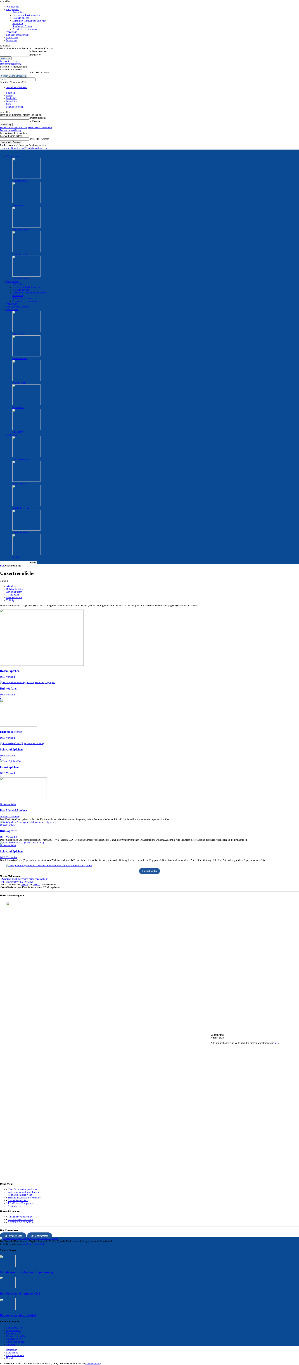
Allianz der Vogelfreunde (20, 1216)
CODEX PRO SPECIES (20, 1222)
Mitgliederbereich (15, 106)
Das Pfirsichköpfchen (13, 810)
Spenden (10, 92)
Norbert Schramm (9, 816)
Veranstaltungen (20, 180)
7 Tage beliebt (13, 594)
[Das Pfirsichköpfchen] (23, 801)
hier (276, 1043)
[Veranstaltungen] (26, 178)
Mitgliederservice (20, 508)
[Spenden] (26, 554)
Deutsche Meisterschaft (17, 34)
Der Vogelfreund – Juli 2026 (18, 1315)
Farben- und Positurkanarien (26, 15)
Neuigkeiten (14, 1327)
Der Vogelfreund (20, 278)
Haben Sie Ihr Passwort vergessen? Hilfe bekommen (26, 127)
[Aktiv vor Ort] (26, 480)
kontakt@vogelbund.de (33, 1244)
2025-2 (36, 884)
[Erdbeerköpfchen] (18, 725)
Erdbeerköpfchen (11, 731)
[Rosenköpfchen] (42, 664)
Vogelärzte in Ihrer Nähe (20, 1194)
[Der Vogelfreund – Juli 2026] (8, 1309)
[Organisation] (26, 202)
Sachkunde (17, 23)
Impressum (11, 1349)
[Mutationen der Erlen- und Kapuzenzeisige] (8, 1266)
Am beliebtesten (14, 592)
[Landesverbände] (26, 251)
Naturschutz (12, 37)
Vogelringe (11, 32)
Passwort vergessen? (10, 61)
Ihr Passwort (35, 54)
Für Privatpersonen (13, 1235)
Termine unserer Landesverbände (24, 1197)
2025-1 (24, 884)
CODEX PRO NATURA (20, 1219)
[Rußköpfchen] (28, 682)
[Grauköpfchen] (11, 761)
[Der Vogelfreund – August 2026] (8, 1287)
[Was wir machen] (26, 226)
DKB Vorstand (7, 676)
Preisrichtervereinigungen (25, 29)
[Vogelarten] (26, 429)
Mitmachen (11, 40)
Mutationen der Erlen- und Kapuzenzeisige (27, 1272)
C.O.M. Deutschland (18, 1200)
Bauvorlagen (18, 334)
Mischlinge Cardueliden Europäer (29, 20)
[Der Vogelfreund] (26, 275)
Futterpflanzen (19, 358)
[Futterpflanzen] (26, 355)
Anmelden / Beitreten (16, 87)
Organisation (18, 205)
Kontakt (10, 1358)
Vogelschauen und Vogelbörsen (23, 1192)
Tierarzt (11, 1344)
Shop (8, 104)
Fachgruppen (12, 9)
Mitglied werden (20, 532)
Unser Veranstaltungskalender (22, 1189)
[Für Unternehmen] (26, 456)
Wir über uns (12, 6)
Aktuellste (11, 586)
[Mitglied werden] (26, 529)
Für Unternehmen (21, 459)
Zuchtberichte (19, 383)
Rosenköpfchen (10, 671)
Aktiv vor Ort (19, 483)
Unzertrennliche (8, 804)
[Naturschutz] (26, 404)
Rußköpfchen (8, 688)
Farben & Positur (16, 1341)
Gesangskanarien (20, 18)
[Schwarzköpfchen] (22, 743)
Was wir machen (20, 229)
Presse (9, 95)
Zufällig (10, 600)
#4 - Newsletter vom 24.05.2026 (17, 881)
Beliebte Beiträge (14, 589)
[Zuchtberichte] (26, 380)
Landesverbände (20, 254)
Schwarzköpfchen (11, 749)
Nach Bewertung (14, 597)
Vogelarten (17, 432)
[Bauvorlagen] (26, 331)
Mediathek (11, 98)
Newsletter (11, 101)
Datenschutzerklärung (10, 64)
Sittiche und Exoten (22, 26)
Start (2, 565)
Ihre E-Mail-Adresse (39, 72)
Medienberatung (93, 1363)
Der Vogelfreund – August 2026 (20, 1293)
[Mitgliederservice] (26, 505)
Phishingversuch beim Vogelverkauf (24, 879)
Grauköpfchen (9, 767)
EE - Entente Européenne (20, 1203)
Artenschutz (18, 12)
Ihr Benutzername (37, 51)
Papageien (13, 1333)
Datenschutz (12, 1352)
